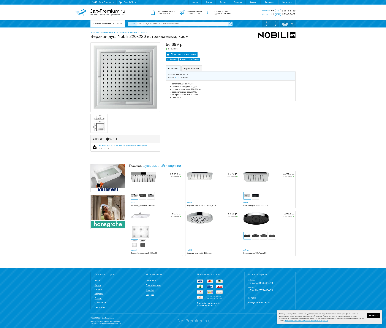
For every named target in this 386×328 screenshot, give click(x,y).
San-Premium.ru (105, 324)
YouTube (150, 295)
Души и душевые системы (101, 32)
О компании (269, 2)
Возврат (253, 2)
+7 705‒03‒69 (260, 290)
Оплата (223, 2)
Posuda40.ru (130, 2)
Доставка (238, 2)
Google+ (150, 290)
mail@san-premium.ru (259, 302)
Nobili (142, 32)
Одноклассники (153, 285)
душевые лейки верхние (162, 166)
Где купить (286, 2)
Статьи (209, 2)
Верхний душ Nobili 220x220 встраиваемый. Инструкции (123, 145)
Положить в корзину (183, 54)
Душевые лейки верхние (126, 32)
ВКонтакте (151, 280)
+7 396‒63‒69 (260, 283)
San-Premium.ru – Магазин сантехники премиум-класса (107, 12)
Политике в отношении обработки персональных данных (306, 321)
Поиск (132, 24)
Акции (195, 2)
